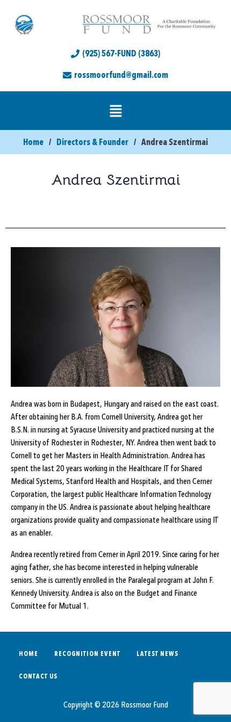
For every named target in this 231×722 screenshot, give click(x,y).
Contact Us (38, 676)
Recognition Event (87, 653)
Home (28, 653)
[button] (115, 110)
